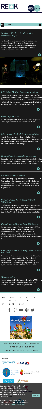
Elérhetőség (29, 347)
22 (34, 300)
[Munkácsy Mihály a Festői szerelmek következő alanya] (21, 71)
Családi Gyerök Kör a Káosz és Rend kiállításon (18, 200)
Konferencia (13, 347)
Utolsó (21, 304)
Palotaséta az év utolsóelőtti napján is (18, 155)
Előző (12, 297)
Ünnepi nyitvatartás (10, 116)
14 (20, 297)
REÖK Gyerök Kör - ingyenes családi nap (20, 92)
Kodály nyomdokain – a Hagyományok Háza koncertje (21, 251)
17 (3, 300)
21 (28, 300)
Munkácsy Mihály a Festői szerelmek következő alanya (17, 34)
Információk (34, 343)
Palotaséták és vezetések (14, 350)
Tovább (11, 304)
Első (3, 297)
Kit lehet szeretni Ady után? (13, 175)
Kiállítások (17, 343)
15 (27, 297)
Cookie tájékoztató (18, 405)
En (10, 25)
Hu (7, 25)
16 (34, 297)
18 (10, 300)
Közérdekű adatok (31, 350)
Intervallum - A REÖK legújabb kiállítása (20, 133)
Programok (8, 343)
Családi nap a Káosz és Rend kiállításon (19, 223)
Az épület (25, 343)
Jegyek (21, 347)
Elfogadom (36, 395)
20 (21, 300)
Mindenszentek (8, 276)
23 (3, 304)
